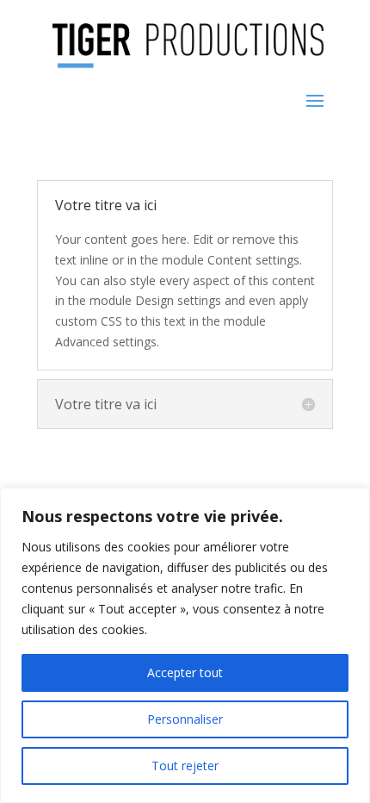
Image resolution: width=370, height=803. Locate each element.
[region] (185, 645)
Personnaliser (185, 719)
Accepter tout (185, 672)
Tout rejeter (185, 765)
